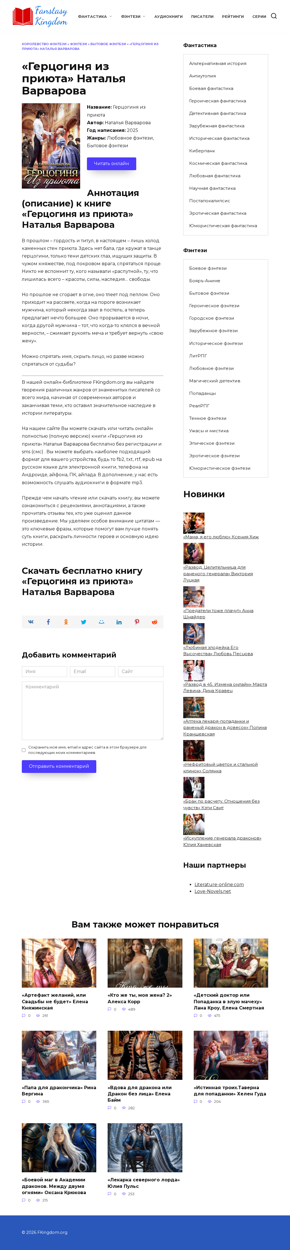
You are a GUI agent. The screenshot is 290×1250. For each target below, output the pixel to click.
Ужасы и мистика (209, 430)
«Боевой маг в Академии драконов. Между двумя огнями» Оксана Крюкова (54, 1186)
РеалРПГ (199, 405)
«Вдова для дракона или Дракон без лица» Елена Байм (140, 1094)
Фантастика (92, 16)
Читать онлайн (111, 163)
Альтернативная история (217, 63)
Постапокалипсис (209, 200)
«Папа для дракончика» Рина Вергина (59, 1090)
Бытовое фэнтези (108, 44)
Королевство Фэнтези (44, 44)
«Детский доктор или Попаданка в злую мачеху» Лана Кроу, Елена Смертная (229, 1001)
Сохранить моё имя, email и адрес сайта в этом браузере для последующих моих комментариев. (87, 750)
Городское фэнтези (211, 318)
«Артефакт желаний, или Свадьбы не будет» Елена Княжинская (55, 1001)
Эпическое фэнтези (212, 443)
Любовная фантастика (214, 175)
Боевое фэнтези (208, 268)
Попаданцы (202, 393)
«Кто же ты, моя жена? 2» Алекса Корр (140, 998)
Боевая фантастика (211, 88)
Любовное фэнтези (211, 368)
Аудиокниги (168, 16)
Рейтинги (233, 16)
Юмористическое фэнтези (220, 468)
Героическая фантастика (217, 101)
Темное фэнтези (208, 418)
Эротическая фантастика (217, 213)
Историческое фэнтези (216, 343)
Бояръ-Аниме (204, 280)
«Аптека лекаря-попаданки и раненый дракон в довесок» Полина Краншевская (225, 727)
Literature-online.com (219, 884)
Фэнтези (130, 16)
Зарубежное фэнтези (213, 330)
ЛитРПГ (198, 356)
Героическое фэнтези (214, 305)
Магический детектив (214, 380)
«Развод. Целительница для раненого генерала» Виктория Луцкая (218, 573)
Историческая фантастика (219, 138)
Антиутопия (202, 76)
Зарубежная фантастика (216, 125)
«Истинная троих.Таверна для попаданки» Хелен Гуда (230, 1090)
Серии (259, 16)
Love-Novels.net (213, 891)
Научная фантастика (212, 188)
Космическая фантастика (218, 163)
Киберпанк (202, 150)
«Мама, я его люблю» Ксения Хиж (221, 536)
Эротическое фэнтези (214, 455)
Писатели (202, 16)
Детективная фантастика (217, 113)
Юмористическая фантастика (223, 225)
